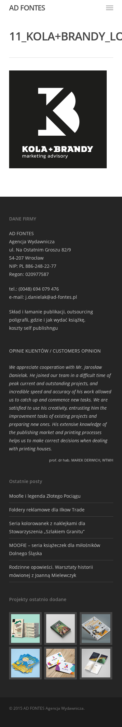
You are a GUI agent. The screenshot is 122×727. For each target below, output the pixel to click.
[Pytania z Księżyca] (96, 628)
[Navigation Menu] (109, 7)
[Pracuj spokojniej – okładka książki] (25, 628)
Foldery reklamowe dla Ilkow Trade (47, 510)
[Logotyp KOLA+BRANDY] (60, 663)
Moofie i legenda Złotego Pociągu (45, 496)
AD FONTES (27, 7)
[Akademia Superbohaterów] (60, 628)
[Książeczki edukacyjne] (25, 663)
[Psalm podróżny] (96, 663)
